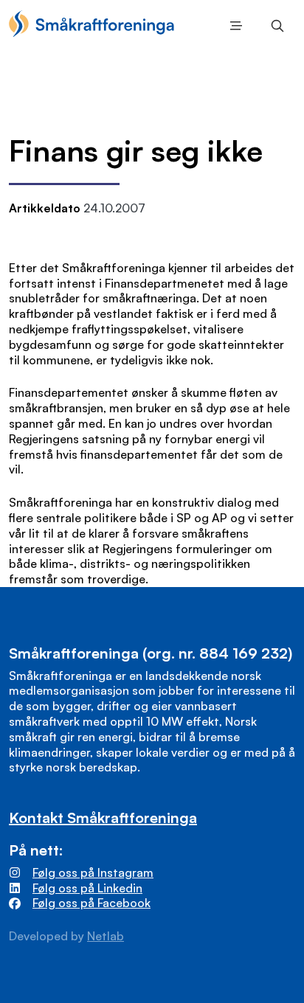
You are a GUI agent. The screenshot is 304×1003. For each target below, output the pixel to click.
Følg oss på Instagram (92, 872)
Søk (274, 26)
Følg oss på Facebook (91, 902)
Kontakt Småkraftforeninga (103, 817)
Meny (233, 26)
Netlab (105, 936)
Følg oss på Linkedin (87, 888)
